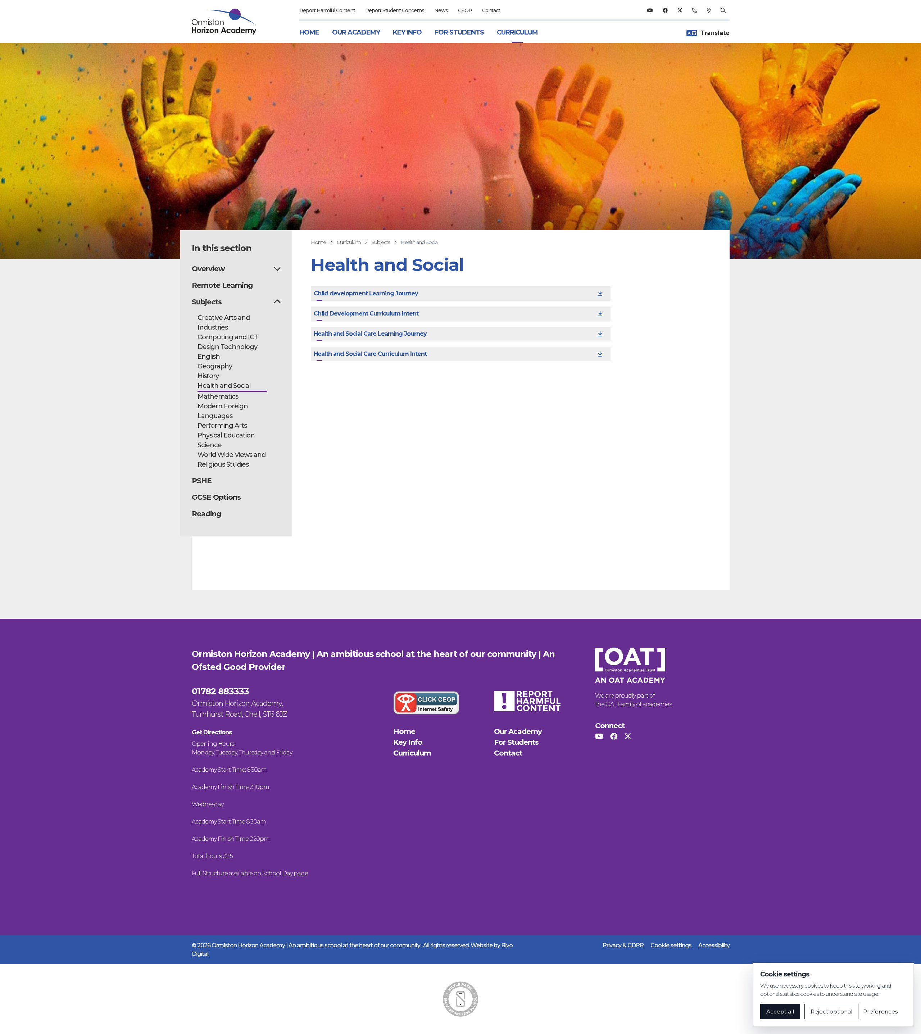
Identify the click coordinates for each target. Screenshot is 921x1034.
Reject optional (831, 1011)
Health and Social (419, 242)
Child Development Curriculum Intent (366, 313)
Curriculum (517, 32)
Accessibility (714, 945)
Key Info (407, 32)
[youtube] (650, 10)
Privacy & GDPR (623, 945)
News (441, 10)
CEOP (465, 10)
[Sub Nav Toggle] (277, 268)
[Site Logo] (228, 21)
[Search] (723, 10)
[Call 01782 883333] (694, 10)
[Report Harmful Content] (527, 701)
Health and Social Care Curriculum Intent (370, 353)
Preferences (880, 1011)
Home (309, 32)
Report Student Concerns (394, 10)
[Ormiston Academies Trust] (630, 665)
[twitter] (679, 10)
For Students (459, 32)
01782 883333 (220, 691)
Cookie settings (670, 945)
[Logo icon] (460, 999)
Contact (491, 10)
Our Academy (356, 32)
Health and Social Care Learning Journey (370, 333)
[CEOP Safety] (426, 703)
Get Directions (212, 732)
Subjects (380, 242)
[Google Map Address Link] (709, 10)
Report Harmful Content (327, 10)
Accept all (780, 1011)
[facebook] (665, 10)
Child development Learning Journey (366, 293)
